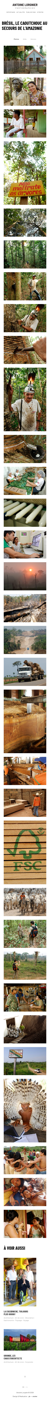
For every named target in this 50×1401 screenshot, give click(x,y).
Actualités (21, 12)
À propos (40, 12)
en (27, 1387)
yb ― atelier (32, 1396)
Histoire (33, 39)
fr (23, 1387)
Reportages (11, 12)
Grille (25, 39)
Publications (31, 12)
